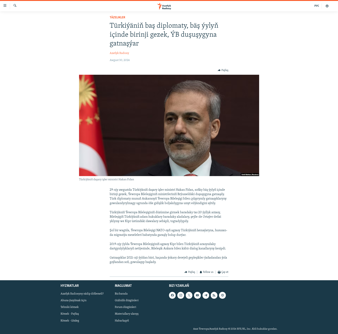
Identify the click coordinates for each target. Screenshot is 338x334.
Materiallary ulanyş (127, 313)
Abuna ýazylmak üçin (73, 300)
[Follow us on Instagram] (180, 295)
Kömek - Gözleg (70, 320)
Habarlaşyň (122, 320)
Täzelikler (117, 17)
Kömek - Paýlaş (70, 313)
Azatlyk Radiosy (119, 53)
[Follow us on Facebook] (172, 295)
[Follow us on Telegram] (205, 295)
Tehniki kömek (70, 307)
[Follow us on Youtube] (197, 295)
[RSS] (214, 295)
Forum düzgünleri (125, 307)
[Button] (223, 70)
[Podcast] (222, 295)
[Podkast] (327, 6)
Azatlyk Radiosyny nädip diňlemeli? (82, 293)
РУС (316, 6)
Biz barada (121, 293)
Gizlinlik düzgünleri (127, 300)
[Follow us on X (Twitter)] (189, 295)
